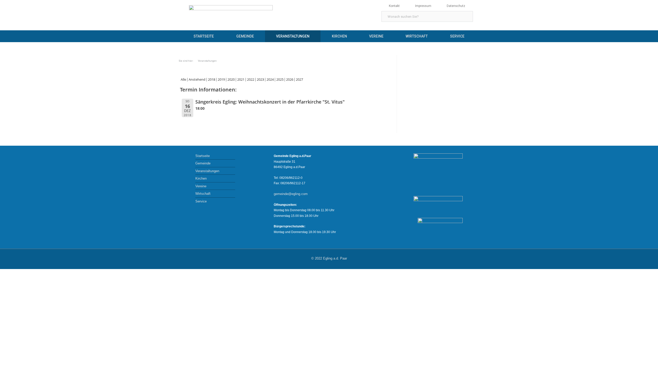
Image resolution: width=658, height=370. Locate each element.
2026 (289, 79)
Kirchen (339, 36)
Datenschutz (456, 6)
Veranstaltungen (292, 36)
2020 (231, 79)
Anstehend (197, 79)
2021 (240, 79)
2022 (250, 79)
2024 (270, 79)
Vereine (376, 36)
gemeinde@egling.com (291, 194)
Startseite (204, 36)
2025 (280, 79)
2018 (211, 79)
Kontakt (394, 6)
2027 (299, 79)
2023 (260, 79)
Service (457, 36)
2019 (221, 79)
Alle (183, 79)
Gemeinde (245, 36)
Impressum (423, 6)
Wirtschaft (417, 36)
